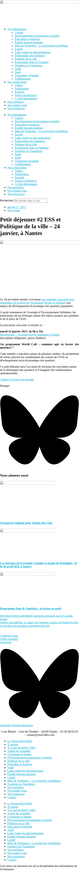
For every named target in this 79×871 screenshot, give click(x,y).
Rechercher (7, 200)
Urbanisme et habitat (27, 75)
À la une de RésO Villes (21, 747)
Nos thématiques (17, 29)
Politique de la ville (26, 58)
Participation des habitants (30, 55)
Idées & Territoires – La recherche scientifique (41, 45)
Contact (11, 797)
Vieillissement (23, 78)
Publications (22, 88)
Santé (18, 68)
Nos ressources (16, 108)
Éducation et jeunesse (27, 39)
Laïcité (19, 49)
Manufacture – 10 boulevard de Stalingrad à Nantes (30, 334)
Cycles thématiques (26, 98)
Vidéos (19, 85)
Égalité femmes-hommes (29, 42)
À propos (12, 744)
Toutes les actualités (18, 751)
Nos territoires (15, 101)
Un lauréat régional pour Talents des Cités (26, 522)
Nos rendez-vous (17, 105)
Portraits (19, 91)
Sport (18, 72)
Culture (19, 32)
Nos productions (16, 82)
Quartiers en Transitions (28, 65)
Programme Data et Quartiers (32, 62)
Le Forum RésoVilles (19, 741)
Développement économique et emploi (37, 35)
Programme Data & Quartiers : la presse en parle (30, 608)
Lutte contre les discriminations (33, 52)
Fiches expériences (26, 95)
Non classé (13, 210)
